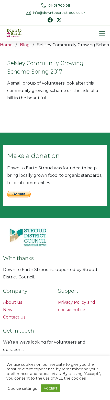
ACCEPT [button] (50, 388)
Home (6, 44)
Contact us (14, 317)
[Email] (28, 12)
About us (12, 302)
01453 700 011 (59, 5)
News (8, 309)
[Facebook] (50, 19)
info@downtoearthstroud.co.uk (59, 13)
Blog (25, 44)
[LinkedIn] (59, 19)
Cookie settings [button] (22, 388)
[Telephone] (43, 5)
